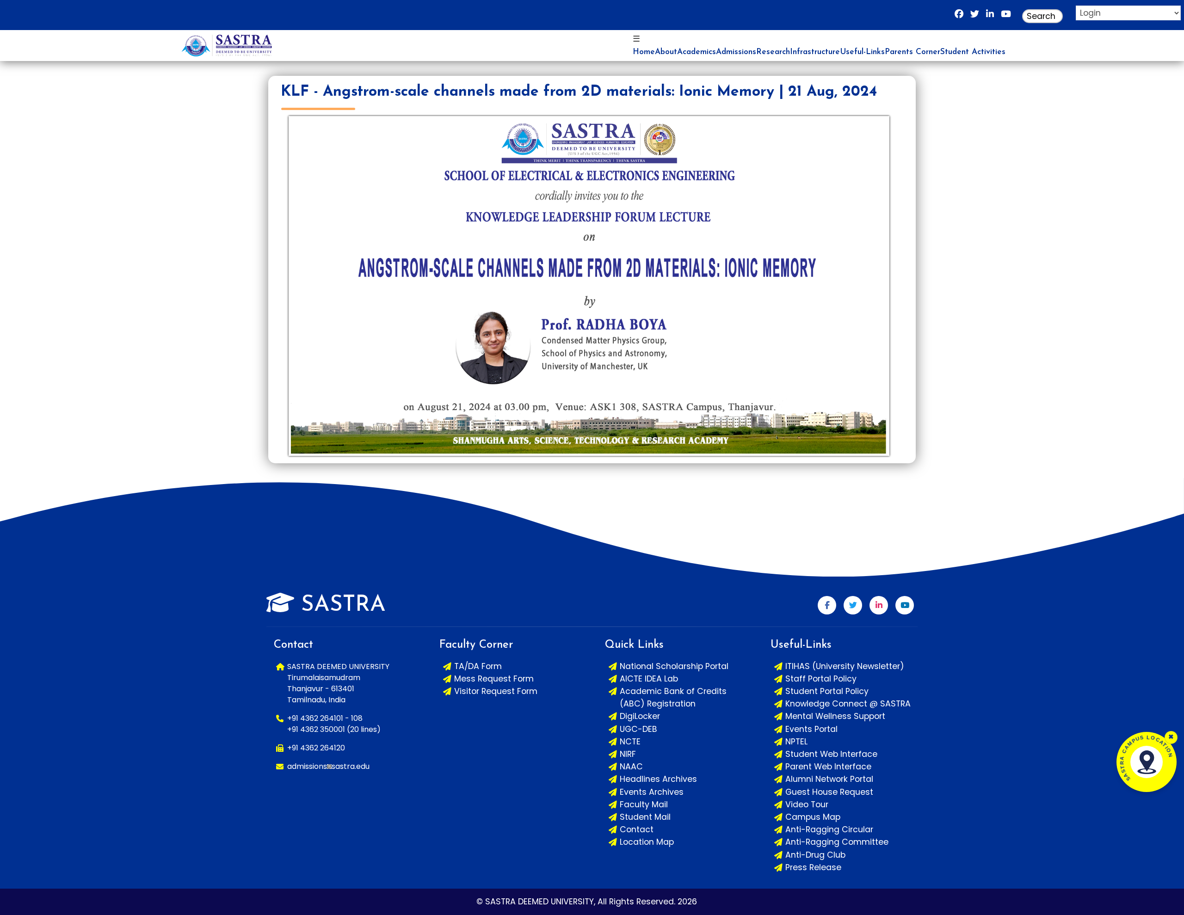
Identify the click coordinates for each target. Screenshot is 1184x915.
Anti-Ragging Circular (829, 829)
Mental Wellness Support (835, 716)
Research (773, 52)
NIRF (628, 754)
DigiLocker (640, 716)
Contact (637, 829)
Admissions (736, 52)
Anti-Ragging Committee (836, 841)
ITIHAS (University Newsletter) (844, 666)
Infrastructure (815, 52)
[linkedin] (990, 16)
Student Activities (972, 52)
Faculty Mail (644, 804)
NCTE (630, 741)
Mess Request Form (494, 678)
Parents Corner (912, 52)
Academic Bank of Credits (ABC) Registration (673, 697)
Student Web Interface (831, 754)
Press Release (813, 867)
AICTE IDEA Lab (649, 678)
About (666, 52)
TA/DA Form (478, 666)
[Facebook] (959, 16)
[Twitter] (853, 605)
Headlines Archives (658, 779)
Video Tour (806, 804)
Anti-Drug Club (815, 854)
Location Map (647, 841)
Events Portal (811, 729)
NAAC (631, 766)
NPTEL (796, 741)
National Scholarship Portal (674, 666)
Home (644, 52)
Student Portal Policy (827, 691)
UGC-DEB (638, 729)
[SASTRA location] (1146, 762)
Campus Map (812, 817)
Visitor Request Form (495, 691)
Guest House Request (829, 792)
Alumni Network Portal (829, 779)
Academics (696, 52)
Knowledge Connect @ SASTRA (848, 703)
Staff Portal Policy (821, 678)
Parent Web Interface (828, 766)
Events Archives (652, 792)
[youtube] (1006, 16)
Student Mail (645, 817)
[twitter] (974, 16)
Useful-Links (862, 52)
